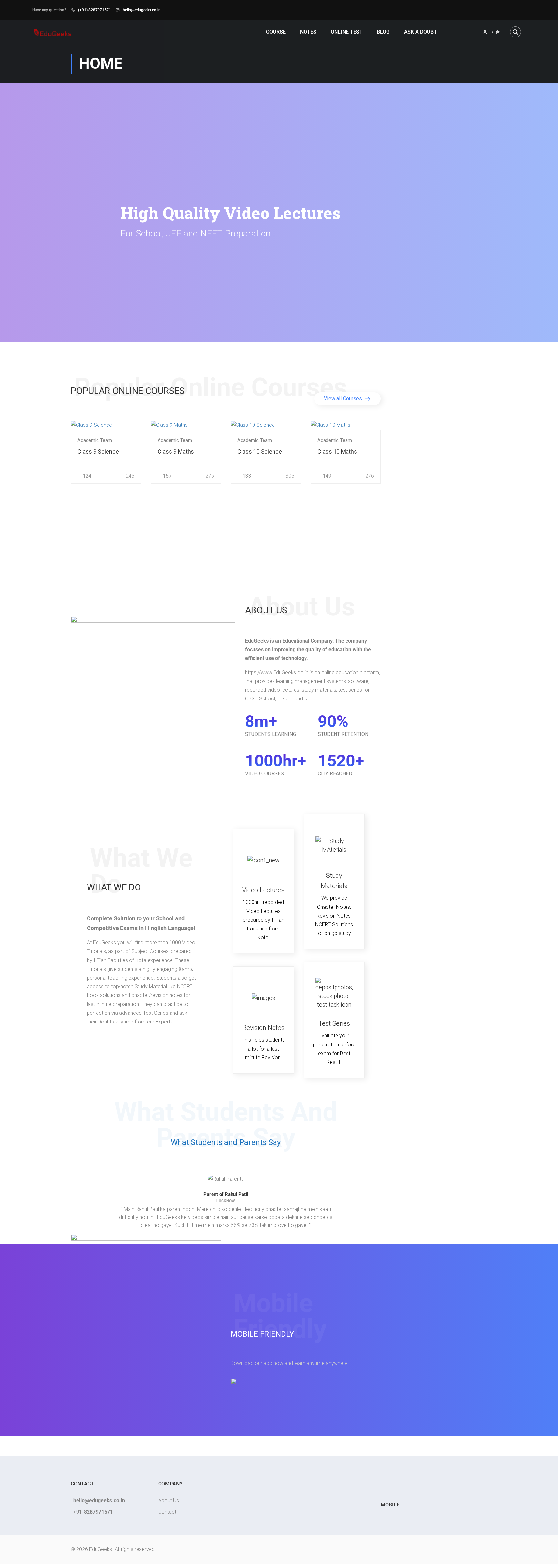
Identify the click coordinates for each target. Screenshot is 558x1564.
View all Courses (343, 398)
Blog (383, 32)
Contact (167, 1512)
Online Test (347, 32)
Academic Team (95, 440)
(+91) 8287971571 (94, 10)
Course (276, 32)
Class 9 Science (98, 451)
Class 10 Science (259, 451)
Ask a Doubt (420, 32)
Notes (308, 32)
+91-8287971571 (93, 1512)
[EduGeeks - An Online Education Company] (52, 31)
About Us (168, 1500)
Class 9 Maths (176, 451)
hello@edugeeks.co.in (141, 10)
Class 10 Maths (337, 451)
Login (495, 31)
